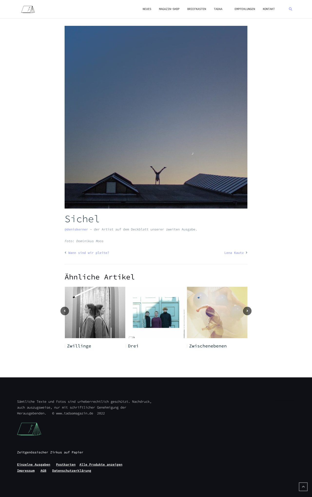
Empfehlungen (244, 9)
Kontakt (269, 9)
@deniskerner (76, 229)
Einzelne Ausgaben (33, 464)
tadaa (218, 9)
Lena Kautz (234, 252)
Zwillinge (79, 346)
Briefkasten (196, 9)
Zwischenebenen (208, 346)
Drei (133, 346)
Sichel (82, 219)
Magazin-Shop (169, 9)
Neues (147, 9)
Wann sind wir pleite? (88, 252)
